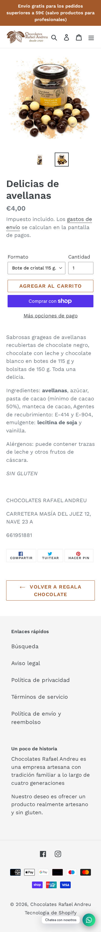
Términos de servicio (39, 696)
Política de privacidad (40, 680)
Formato (18, 257)
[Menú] (91, 37)
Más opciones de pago (51, 316)
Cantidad (79, 257)
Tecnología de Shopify (51, 912)
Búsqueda (24, 646)
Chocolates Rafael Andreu (60, 904)
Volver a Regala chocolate (54, 590)
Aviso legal (25, 663)
